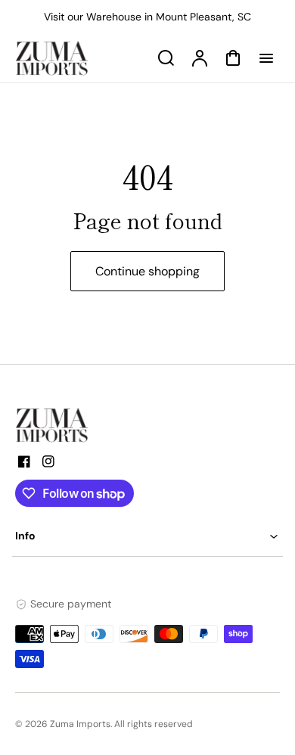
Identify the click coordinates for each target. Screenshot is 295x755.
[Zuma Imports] (90, 425)
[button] (147, 536)
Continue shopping (147, 271)
